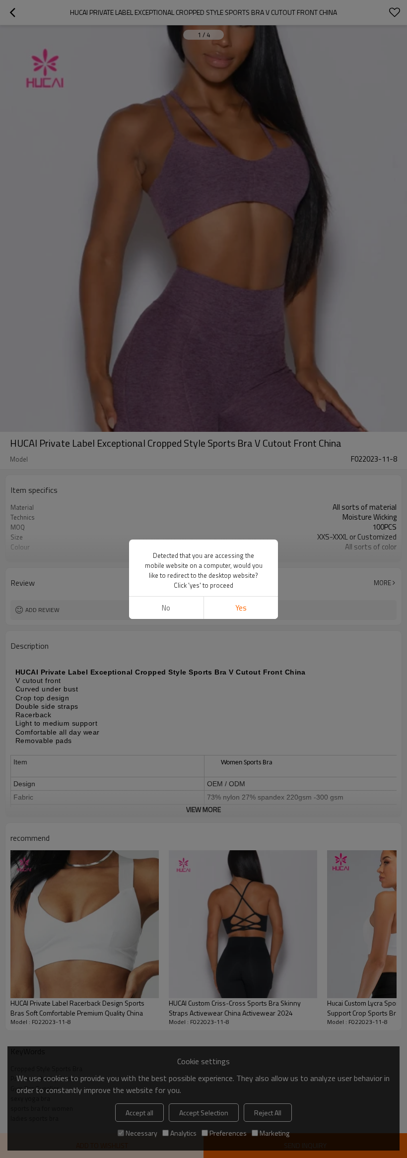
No (166, 607)
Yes (241, 607)
